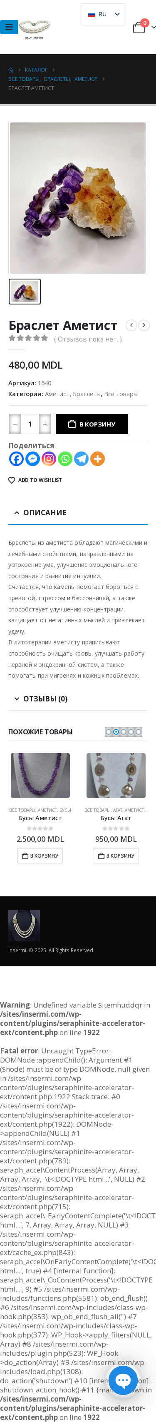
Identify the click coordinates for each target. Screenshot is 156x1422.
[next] (144, 325)
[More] (97, 459)
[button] (108, 732)
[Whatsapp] (65, 459)
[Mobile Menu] (9, 27)
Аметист (57, 393)
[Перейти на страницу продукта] (40, 775)
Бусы (65, 810)
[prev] (131, 325)
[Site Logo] (34, 27)
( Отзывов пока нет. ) (88, 339)
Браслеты (87, 393)
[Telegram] (81, 459)
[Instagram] (49, 459)
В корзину (97, 424)
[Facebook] (16, 459)
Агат (117, 810)
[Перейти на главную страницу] (10, 70)
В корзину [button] (44, 855)
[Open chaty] (123, 1380)
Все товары (121, 393)
